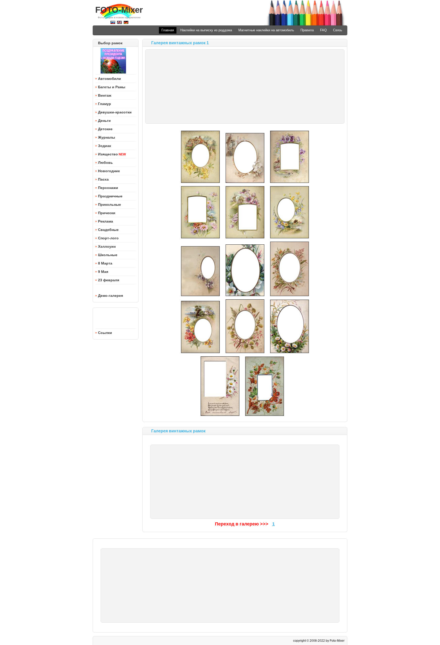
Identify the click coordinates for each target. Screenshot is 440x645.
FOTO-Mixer (119, 9)
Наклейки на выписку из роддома (206, 30)
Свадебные (108, 230)
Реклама (105, 221)
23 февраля (108, 280)
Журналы (106, 137)
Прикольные (109, 204)
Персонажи (108, 188)
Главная (167, 30)
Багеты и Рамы (111, 87)
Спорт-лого (108, 238)
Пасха (103, 179)
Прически (106, 213)
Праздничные (110, 196)
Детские (105, 129)
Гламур (104, 104)
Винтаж (104, 95)
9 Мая (103, 272)
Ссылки (105, 333)
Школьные (107, 255)
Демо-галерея (110, 296)
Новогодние (109, 171)
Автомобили (109, 79)
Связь (337, 30)
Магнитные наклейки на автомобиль (266, 30)
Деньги (104, 121)
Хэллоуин (107, 246)
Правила (307, 30)
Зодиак (104, 146)
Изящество (108, 154)
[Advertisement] (245, 86)
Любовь (105, 162)
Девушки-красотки (115, 112)
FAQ (323, 30)
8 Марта (105, 263)
